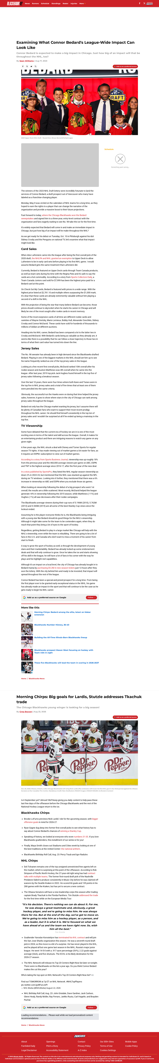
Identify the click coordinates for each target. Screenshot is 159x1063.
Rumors (35, 3)
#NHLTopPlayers (74, 981)
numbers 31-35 (81, 836)
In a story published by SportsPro (36, 471)
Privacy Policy (84, 1046)
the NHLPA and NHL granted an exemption (52, 258)
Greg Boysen (26, 712)
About (24, 1041)
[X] (144, 3)
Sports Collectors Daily (81, 277)
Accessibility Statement (57, 1050)
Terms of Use (106, 1046)
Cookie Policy (131, 1046)
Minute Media (18, 1056)
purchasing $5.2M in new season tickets (56, 568)
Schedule (45, 3)
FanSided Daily (28, 1046)
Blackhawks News (36, 679)
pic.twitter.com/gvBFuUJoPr (34, 985)
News (27, 3)
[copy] (35, 66)
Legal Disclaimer (29, 1050)
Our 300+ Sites (107, 1041)
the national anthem (70, 849)
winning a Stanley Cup (70, 831)
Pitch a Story (52, 1046)
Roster (65, 3)
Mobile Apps (131, 1041)
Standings (56, 3)
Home (23, 679)
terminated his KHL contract (72, 937)
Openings (50, 1041)
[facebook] (139, 3)
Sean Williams (27, 61)
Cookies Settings (108, 1050)
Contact (81, 1041)
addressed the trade (88, 895)
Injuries (74, 3)
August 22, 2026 (53, 988)
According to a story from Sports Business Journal (44, 459)
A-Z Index (82, 1050)
